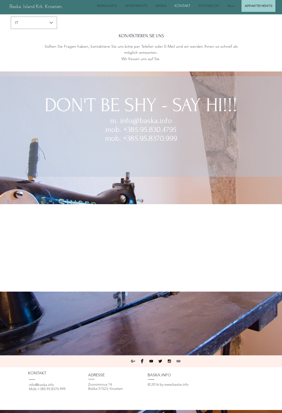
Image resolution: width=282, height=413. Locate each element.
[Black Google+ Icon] (133, 361)
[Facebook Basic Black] (142, 361)
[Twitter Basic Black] (160, 361)
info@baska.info (146, 120)
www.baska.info (176, 384)
